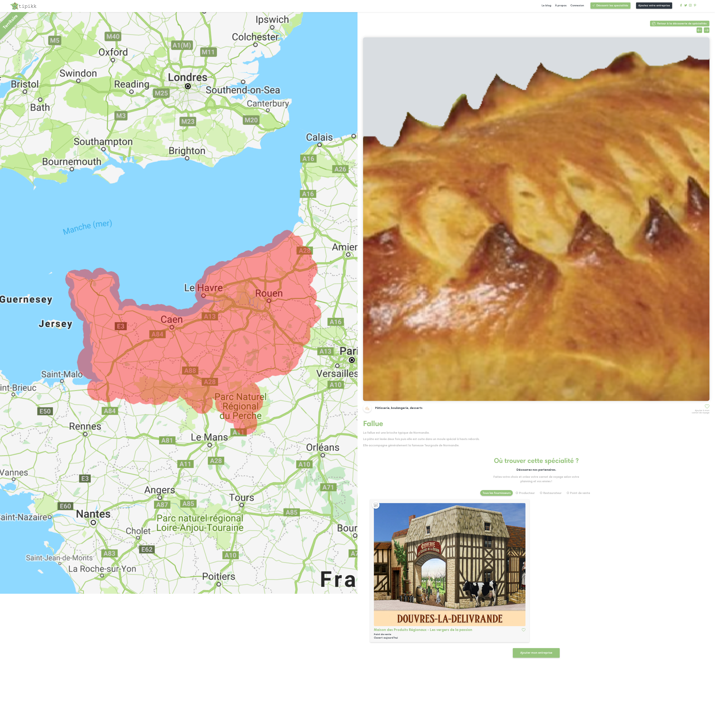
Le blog (546, 5)
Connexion (577, 5)
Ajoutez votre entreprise (654, 5)
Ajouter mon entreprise (536, 652)
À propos (561, 5)
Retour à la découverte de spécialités (682, 23)
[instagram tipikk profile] (690, 6)
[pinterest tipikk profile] (695, 6)
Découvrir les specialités (612, 5)
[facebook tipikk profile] (681, 6)
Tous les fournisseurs (496, 493)
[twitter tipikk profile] (685, 6)
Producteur (527, 493)
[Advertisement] (475, 697)
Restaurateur (552, 493)
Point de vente (580, 493)
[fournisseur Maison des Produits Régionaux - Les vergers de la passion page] (449, 564)
